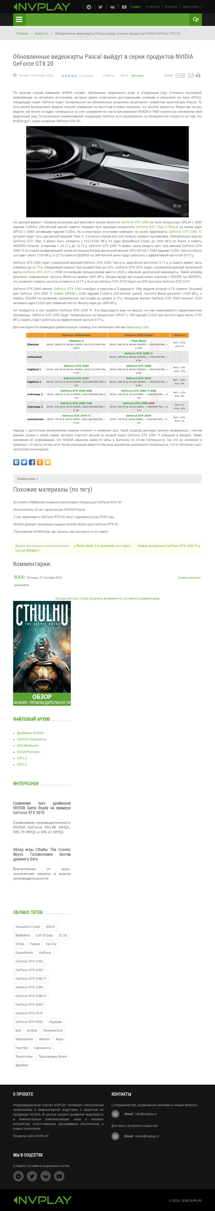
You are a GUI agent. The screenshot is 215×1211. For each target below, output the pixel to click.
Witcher (44, 1039)
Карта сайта (191, 6)
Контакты (171, 6)
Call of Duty (44, 935)
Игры (59, 1039)
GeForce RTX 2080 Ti (30, 996)
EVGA (19, 944)
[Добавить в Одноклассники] (40, 462)
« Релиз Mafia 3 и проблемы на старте (102, 546)
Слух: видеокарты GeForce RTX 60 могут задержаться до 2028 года (64, 517)
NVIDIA (32, 1030)
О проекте (153, 6)
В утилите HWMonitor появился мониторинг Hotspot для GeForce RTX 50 (67, 502)
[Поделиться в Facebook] (32, 462)
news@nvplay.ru (147, 1136)
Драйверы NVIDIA (30, 733)
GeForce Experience (31, 739)
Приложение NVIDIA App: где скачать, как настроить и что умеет (61, 532)
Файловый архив (31, 719)
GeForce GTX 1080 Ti (185, 232)
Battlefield (22, 935)
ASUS (50, 927)
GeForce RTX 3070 (29, 1013)
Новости (41, 33)
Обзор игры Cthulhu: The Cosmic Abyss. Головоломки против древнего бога (42, 854)
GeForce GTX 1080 (135, 222)
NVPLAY (196, 1201)
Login (136, 6)
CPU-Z (22, 758)
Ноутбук (21, 1048)
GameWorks (24, 953)
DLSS (63, 935)
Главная (22, 33)
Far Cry (51, 944)
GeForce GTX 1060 (68, 289)
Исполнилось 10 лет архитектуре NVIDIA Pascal (49, 510)
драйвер (21, 1065)
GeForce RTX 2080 (29, 987)
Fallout (35, 944)
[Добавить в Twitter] (24, 462)
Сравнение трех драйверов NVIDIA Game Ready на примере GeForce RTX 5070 (42, 808)
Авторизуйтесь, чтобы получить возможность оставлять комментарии (107, 598)
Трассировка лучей (53, 1056)
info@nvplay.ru (146, 1114)
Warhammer (24, 1039)
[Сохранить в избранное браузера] (48, 462)
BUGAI (19, 577)
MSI (18, 1030)
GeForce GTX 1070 (37, 272)
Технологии (24, 1056)
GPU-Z (22, 764)
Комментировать (189, 577)
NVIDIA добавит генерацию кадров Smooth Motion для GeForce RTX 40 (66, 524)
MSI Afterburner (28, 745)
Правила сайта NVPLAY (31, 1136)
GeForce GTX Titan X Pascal (157, 227)
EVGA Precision (28, 752)
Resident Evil (53, 1030)
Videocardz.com (137, 327)
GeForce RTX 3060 (29, 1005)
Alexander (137, 75)
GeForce (45, 953)
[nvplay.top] (42, 7)
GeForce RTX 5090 (29, 1022)
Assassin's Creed (27, 927)
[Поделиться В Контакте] (16, 462)
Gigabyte (55, 1022)
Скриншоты (42, 1048)
